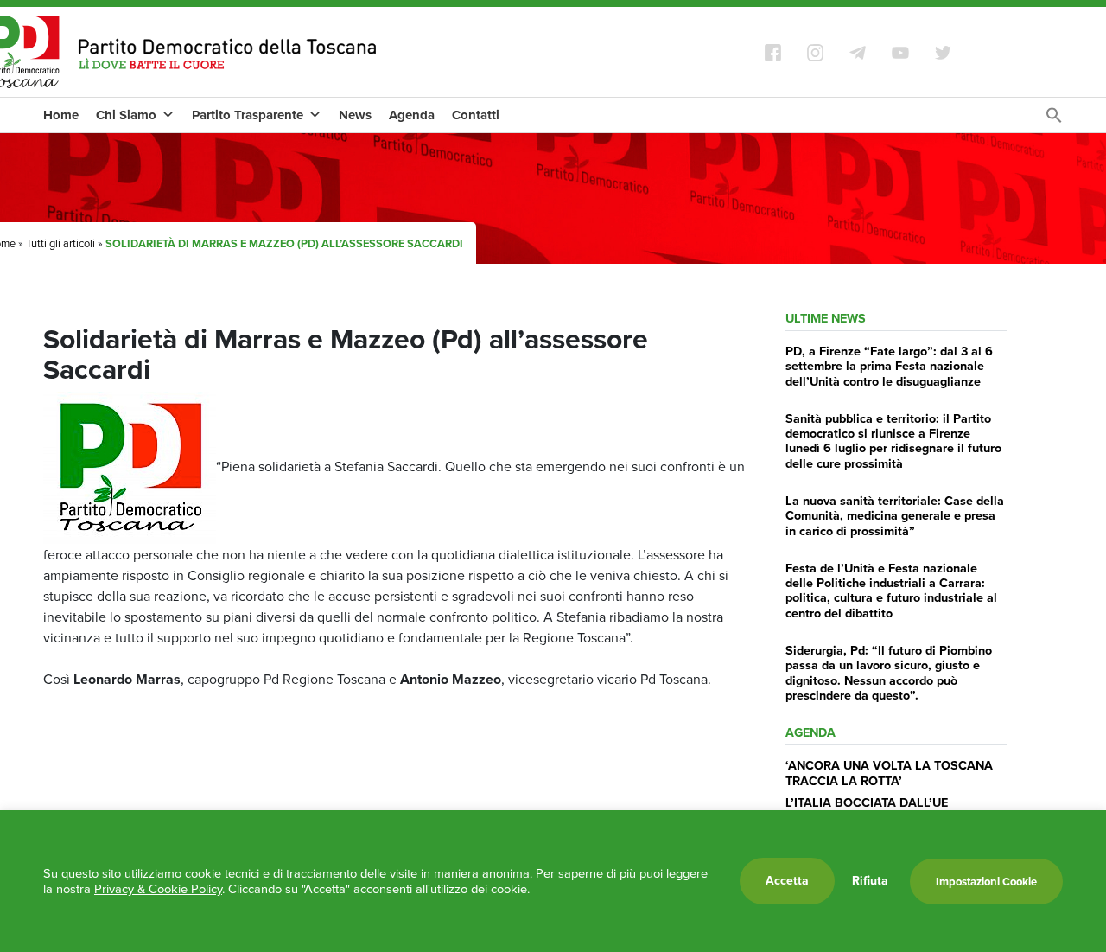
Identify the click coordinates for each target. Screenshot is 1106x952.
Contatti (475, 115)
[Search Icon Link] (1054, 120)
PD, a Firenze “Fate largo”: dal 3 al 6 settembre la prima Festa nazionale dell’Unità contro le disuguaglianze (889, 366)
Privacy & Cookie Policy (158, 888)
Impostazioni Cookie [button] (986, 881)
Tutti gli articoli (60, 243)
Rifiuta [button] (870, 881)
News (355, 115)
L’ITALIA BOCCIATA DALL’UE (866, 802)
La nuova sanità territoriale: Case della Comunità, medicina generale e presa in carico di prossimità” (894, 515)
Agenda (412, 115)
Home (61, 115)
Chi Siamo (126, 115)
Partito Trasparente (247, 115)
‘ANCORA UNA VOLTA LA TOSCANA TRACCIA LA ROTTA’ (889, 772)
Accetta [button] (787, 881)
